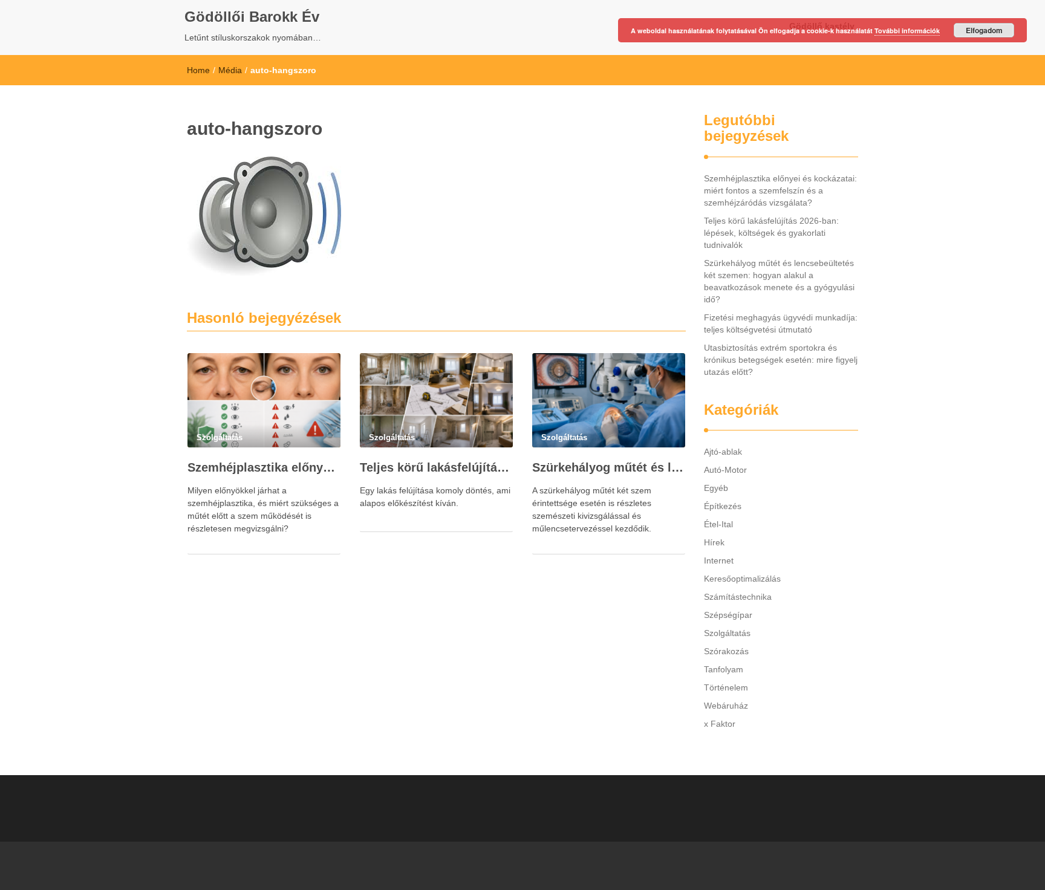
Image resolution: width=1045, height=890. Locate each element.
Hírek (714, 542)
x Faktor (719, 724)
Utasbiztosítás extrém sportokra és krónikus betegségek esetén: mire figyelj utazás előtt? (781, 360)
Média (230, 70)
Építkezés (722, 506)
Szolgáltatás (727, 633)
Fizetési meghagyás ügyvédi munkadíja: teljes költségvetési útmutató (781, 323)
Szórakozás (726, 651)
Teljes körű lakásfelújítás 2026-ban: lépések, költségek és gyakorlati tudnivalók (436, 467)
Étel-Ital (718, 524)
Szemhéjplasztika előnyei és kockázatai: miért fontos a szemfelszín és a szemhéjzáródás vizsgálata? (263, 467)
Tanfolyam (723, 669)
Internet (719, 560)
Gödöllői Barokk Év (251, 16)
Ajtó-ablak (723, 451)
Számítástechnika (738, 597)
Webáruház (726, 705)
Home (198, 70)
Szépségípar (728, 615)
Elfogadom (984, 30)
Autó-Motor (725, 470)
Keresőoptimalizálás (742, 578)
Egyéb (716, 488)
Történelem (726, 687)
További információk (907, 30)
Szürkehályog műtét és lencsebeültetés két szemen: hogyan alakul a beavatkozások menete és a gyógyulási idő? (608, 467)
